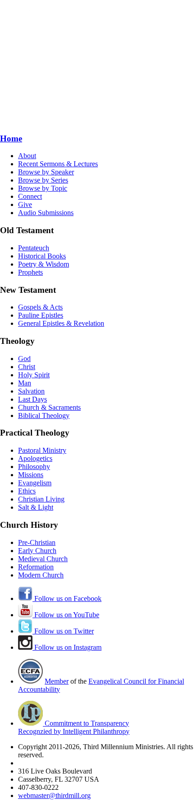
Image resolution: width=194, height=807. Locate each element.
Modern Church (41, 575)
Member (57, 681)
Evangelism (34, 483)
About (27, 156)
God (24, 358)
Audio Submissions (46, 212)
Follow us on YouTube (65, 615)
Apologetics (35, 458)
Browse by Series (43, 180)
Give (25, 204)
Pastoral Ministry (42, 450)
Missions (30, 475)
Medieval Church (43, 559)
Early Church (37, 550)
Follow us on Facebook (67, 598)
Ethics (27, 491)
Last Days (32, 399)
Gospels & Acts (40, 307)
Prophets (30, 272)
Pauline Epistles (40, 315)
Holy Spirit (34, 375)
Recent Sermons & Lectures (58, 164)
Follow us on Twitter (63, 631)
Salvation (31, 391)
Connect (30, 196)
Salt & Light (35, 507)
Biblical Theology (43, 415)
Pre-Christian (36, 542)
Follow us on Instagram (67, 647)
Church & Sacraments (49, 407)
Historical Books (42, 256)
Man (24, 383)
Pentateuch (33, 248)
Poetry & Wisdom (43, 264)
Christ (26, 367)
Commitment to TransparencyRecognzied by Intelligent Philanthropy (73, 727)
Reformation (36, 567)
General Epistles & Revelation (61, 323)
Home (11, 138)
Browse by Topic (42, 188)
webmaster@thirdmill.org (54, 795)
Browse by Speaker (46, 172)
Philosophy (34, 466)
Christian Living (41, 499)
